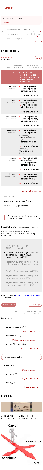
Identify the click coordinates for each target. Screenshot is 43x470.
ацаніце (5, 22)
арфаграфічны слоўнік (32, 191)
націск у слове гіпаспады (27, 295)
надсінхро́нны (31, 370)
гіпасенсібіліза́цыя (13, 344)
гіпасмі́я (8, 366)
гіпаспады (9, 374)
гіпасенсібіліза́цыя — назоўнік (18, 29)
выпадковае (9, 305)
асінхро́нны (32, 331)
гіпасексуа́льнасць (13, 327)
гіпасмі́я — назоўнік (13, 39)
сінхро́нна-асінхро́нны (27, 340)
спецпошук (34, 305)
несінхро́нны (31, 378)
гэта (38, 58)
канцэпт (38, 42)
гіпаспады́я (9, 383)
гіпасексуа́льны (12, 336)
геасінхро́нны (31, 348)
